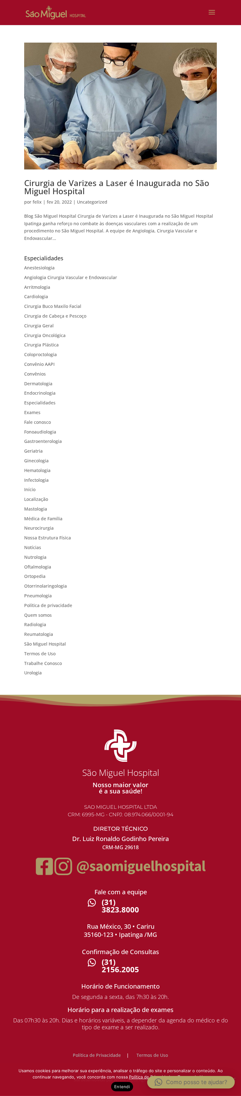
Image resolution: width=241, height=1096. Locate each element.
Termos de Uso (40, 654)
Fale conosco (37, 422)
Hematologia (37, 470)
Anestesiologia (39, 268)
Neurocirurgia (39, 528)
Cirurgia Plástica (41, 345)
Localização (36, 499)
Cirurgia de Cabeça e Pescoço (55, 316)
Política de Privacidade (97, 1055)
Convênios (35, 374)
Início (29, 489)
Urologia (33, 673)
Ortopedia (35, 576)
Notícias (32, 547)
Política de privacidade (48, 605)
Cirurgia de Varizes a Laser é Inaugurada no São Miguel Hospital (116, 187)
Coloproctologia (40, 354)
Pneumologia (38, 596)
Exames (32, 412)
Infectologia (36, 480)
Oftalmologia (37, 567)
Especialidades (40, 403)
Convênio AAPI (39, 364)
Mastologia (35, 509)
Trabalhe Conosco (43, 663)
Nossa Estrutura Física (47, 538)
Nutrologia (35, 557)
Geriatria (33, 451)
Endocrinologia (40, 393)
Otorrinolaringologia (45, 586)
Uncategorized (92, 202)
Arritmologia (37, 287)
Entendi (122, 1086)
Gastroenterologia (43, 441)
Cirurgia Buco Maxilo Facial (52, 306)
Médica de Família (43, 519)
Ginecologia (36, 461)
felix (37, 202)
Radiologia (35, 624)
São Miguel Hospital (45, 644)
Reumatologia (38, 634)
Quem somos (38, 615)
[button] (191, 1082)
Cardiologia (36, 296)
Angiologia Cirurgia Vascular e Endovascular (70, 277)
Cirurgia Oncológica (45, 335)
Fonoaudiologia (40, 432)
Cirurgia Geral (39, 326)
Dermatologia (38, 384)
